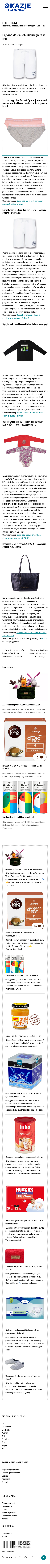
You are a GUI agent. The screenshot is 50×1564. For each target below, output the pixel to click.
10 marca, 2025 (8, 45)
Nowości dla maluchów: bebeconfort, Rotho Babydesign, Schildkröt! (13, 653)
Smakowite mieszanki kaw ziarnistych (18, 817)
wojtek (20, 45)
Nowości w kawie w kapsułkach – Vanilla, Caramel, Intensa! (23, 767)
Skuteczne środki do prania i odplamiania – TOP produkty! (38, 653)
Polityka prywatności (10, 1512)
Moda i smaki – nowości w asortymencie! (23, 1036)
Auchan (5, 1433)
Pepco (4, 1445)
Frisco (4, 1442)
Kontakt (5, 1519)
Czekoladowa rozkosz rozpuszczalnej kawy (24, 1157)
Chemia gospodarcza (11, 1473)
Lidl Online (6, 1427)
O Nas (4, 1509)
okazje (14, 23)
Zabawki (5, 1482)
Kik (3, 1448)
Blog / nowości (8, 1503)
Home (4, 23)
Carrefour (6, 1439)
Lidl (3, 1423)
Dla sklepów (7, 1506)
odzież (44, 638)
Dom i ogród (7, 1533)
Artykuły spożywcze (10, 1470)
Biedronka (6, 1430)
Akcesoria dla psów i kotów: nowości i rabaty (21, 704)
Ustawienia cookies (10, 1516)
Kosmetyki (6, 1479)
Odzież (5, 1476)
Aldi (3, 1436)
